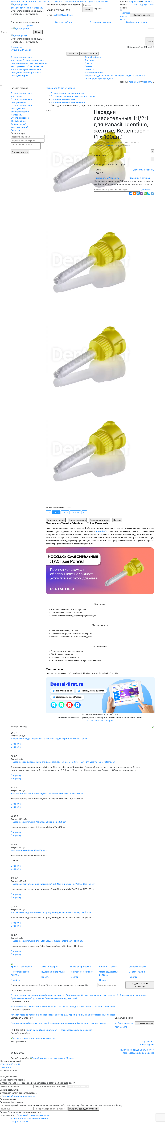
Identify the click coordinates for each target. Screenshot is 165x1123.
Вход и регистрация (21, 1)
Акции (72, 1023)
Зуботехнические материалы (20, 113)
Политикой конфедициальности (18, 1096)
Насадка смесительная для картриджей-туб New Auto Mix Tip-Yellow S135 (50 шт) (53, 884)
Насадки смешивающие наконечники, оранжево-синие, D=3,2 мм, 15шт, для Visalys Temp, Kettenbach (63, 762)
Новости (33, 1006)
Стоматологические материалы (21, 94)
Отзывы (53, 1)
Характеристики (77, 520)
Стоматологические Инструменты (99, 995)
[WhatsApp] (145, 193)
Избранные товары (105, 1014)
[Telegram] (152, 193)
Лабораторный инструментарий (19, 125)
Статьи (42, 1006)
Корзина (73, 1014)
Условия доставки (74, 1006)
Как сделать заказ (55, 1006)
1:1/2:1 (56, 512)
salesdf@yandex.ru (63, 15)
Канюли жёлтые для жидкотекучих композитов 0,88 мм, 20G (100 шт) (47, 793)
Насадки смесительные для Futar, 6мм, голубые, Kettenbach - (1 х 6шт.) (47, 941)
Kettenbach (110, 146)
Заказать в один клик (95, 75)
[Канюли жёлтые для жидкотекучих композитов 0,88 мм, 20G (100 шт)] (82, 784)
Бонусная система (37, 1023)
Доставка (37, 1)
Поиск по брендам (58, 1014)
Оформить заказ (19, 1121)
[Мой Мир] (138, 193)
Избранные (134, 1)
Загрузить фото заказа (96, 1)
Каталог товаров (104, 720)
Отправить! (146, 189)
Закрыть (15, 130)
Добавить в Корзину (143, 169)
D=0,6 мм (75, 512)
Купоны (30, 25)
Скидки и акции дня (100, 22)
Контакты (61, 1)
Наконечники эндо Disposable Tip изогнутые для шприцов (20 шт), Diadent (49, 738)
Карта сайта (121, 1027)
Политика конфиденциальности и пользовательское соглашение (59, 1030)
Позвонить (73, 53)
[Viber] (141, 193)
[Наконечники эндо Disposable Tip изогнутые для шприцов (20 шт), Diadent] (82, 729)
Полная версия (146, 1044)
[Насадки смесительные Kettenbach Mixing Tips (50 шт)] (82, 813)
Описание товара (56, 520)
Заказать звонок (141, 15)
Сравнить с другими (139, 178)
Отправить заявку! (78, 1086)
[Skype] (148, 193)
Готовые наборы (63, 22)
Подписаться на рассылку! (139, 985)
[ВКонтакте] (130, 193)
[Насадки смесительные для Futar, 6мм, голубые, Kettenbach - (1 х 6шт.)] (82, 931)
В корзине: (16, 47)
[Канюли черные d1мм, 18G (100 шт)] (82, 841)
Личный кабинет (92, 57)
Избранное (107, 178)
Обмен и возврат (93, 1006)
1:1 (48, 512)
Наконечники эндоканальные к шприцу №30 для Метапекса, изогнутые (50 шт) (52, 912)
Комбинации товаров (137, 22)
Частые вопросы (19, 1006)
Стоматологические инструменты (21, 107)
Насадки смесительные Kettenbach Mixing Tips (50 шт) (39, 822)
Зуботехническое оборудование (20, 119)
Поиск (87, 9)
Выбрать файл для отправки (83, 1108)
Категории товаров (39, 1014)
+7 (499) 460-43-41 (144, 4)
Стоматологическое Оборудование (62, 995)
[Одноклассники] (134, 193)
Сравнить (147, 1)
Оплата (45, 1)
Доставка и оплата (99, 520)
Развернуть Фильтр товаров (60, 88)
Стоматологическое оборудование (21, 101)
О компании (109, 1006)
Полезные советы (75, 1)
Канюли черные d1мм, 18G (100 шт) (29, 850)
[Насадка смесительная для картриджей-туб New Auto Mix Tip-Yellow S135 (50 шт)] (82, 875)
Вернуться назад (8, 1076)
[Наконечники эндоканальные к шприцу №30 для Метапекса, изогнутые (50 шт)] (82, 903)
